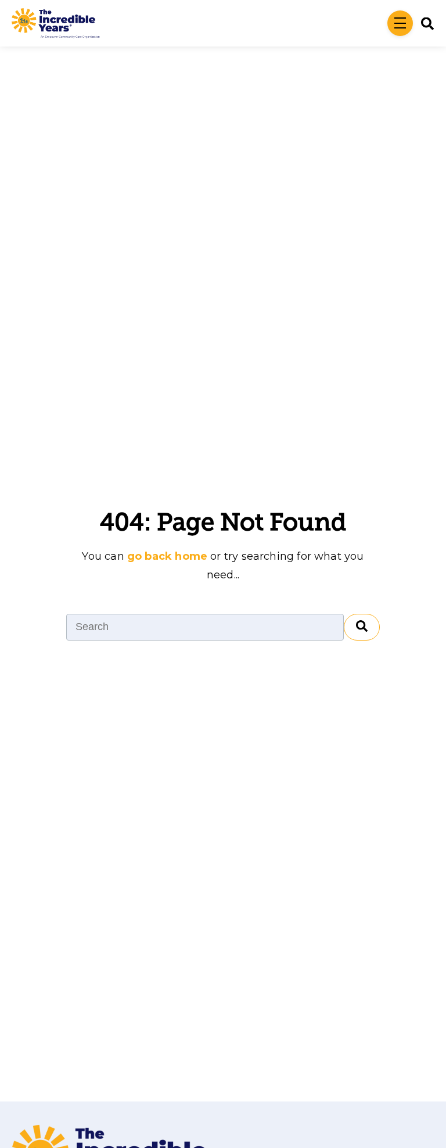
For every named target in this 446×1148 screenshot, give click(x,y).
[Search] (362, 627)
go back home (167, 556)
